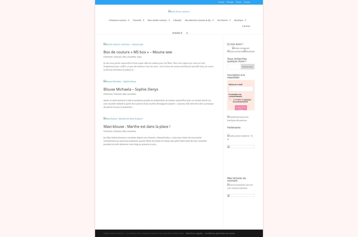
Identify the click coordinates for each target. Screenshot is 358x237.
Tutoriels (137, 20)
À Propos (230, 2)
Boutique (238, 20)
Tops (139, 56)
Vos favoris (222, 20)
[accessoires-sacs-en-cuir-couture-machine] (241, 188)
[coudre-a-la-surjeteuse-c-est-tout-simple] (241, 196)
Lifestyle (177, 20)
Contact (247, 2)
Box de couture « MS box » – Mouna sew (137, 51)
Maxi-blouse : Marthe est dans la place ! (136, 126)
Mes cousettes (129, 56)
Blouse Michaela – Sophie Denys (130, 89)
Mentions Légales (194, 233)
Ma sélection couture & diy (198, 20)
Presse (238, 2)
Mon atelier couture (157, 20)
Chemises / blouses (112, 56)
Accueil (221, 2)
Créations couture (117, 20)
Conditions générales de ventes (220, 233)
